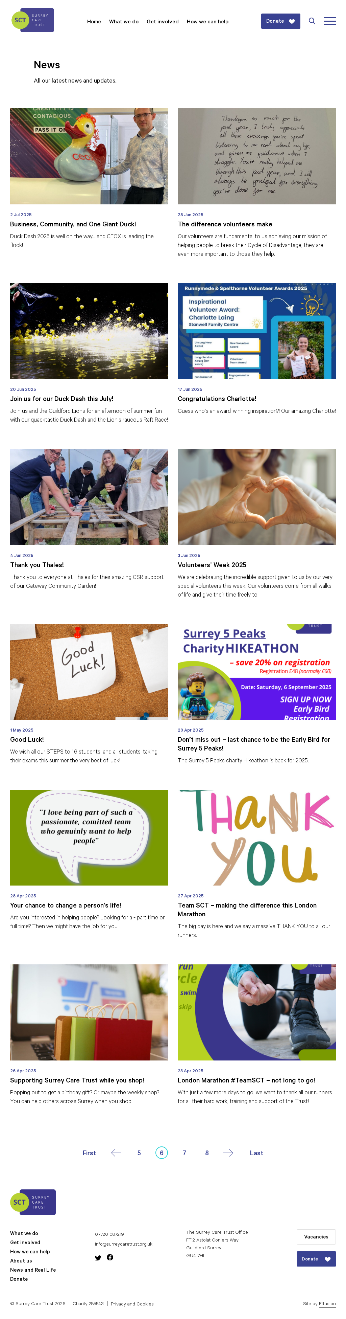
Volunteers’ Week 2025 (212, 566)
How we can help (207, 22)
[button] (89, 1154)
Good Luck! (27, 740)
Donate (19, 1280)
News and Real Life (33, 1271)
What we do (124, 22)
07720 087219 (109, 1235)
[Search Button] (315, 21)
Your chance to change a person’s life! (65, 906)
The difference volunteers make (225, 225)
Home (94, 22)
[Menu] (330, 21)
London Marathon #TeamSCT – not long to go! (246, 1081)
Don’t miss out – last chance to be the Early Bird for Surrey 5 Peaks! (254, 745)
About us (21, 1262)
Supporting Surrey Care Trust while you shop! (77, 1081)
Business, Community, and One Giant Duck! (73, 225)
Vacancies (316, 1237)
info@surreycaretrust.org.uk (123, 1245)
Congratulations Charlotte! (217, 400)
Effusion (327, 1304)
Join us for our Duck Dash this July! (62, 400)
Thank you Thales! (37, 566)
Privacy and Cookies (132, 1304)
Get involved (163, 22)
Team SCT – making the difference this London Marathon (247, 911)
